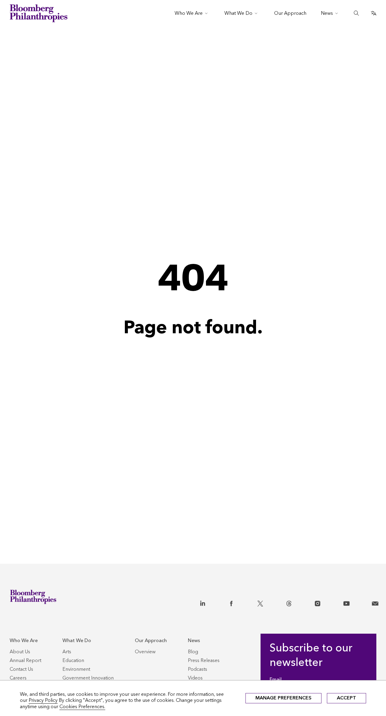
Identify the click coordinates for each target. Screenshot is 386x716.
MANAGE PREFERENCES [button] (283, 698)
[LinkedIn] (202, 602)
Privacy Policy (43, 700)
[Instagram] (317, 602)
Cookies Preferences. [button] (82, 706)
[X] (260, 602)
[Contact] (375, 602)
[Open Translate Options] (373, 13)
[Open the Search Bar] (356, 13)
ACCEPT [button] (346, 698)
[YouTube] (346, 602)
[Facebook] (231, 602)
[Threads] (289, 602)
